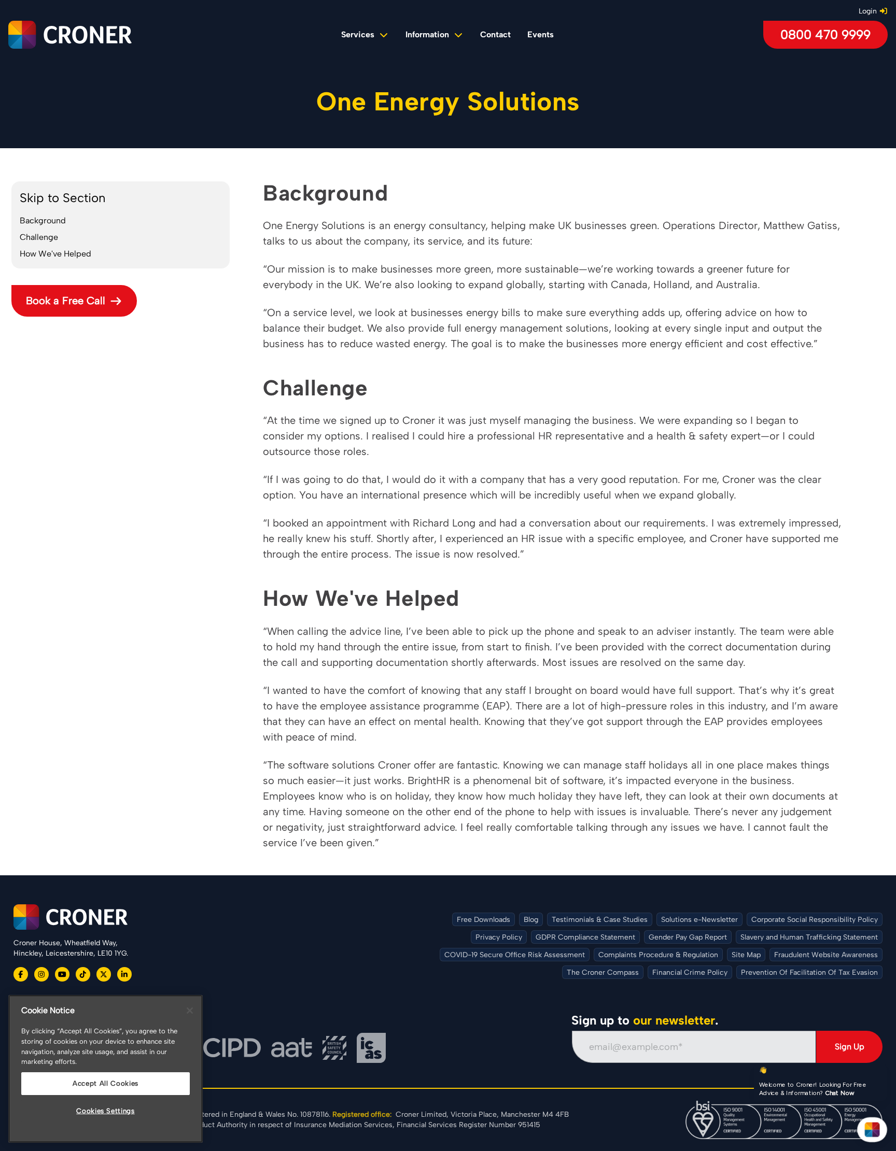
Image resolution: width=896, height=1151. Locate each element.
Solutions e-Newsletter (699, 919)
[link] (495, 35)
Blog (531, 919)
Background (43, 220)
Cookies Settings (105, 1111)
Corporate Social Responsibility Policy (814, 919)
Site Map (746, 954)
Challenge (39, 237)
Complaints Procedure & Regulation (658, 954)
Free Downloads (483, 919)
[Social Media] (20, 974)
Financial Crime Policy (689, 972)
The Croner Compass (603, 972)
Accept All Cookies (105, 1083)
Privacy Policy (498, 937)
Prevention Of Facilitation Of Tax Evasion (809, 972)
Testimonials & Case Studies (600, 919)
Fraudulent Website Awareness (826, 954)
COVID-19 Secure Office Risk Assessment (514, 954)
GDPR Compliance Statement (585, 937)
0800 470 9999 (825, 34)
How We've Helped (55, 254)
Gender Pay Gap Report (688, 937)
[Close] (189, 1010)
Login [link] (868, 11)
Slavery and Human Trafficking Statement (809, 937)
